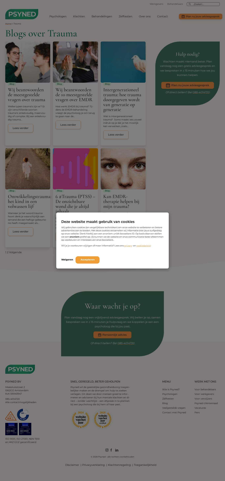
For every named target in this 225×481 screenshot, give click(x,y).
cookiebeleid (144, 245)
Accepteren (88, 259)
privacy (128, 245)
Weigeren (67, 259)
